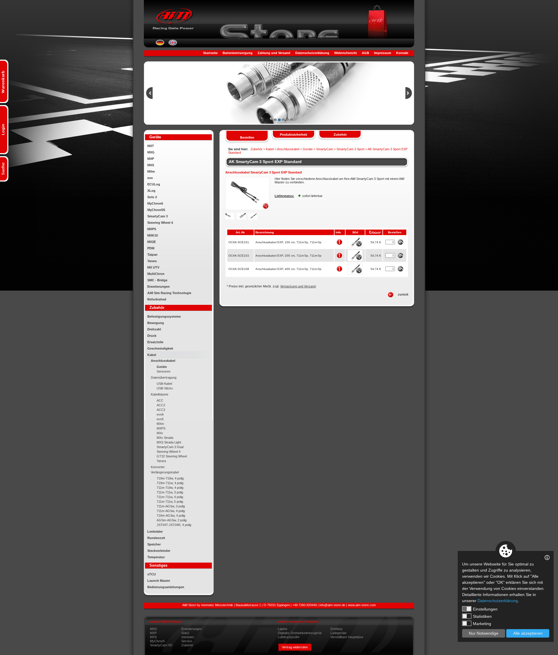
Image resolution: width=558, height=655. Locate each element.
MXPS (151, 229)
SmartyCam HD (161, 645)
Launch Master (158, 580)
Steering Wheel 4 (160, 222)
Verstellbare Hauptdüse (346, 637)
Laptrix (282, 629)
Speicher (154, 544)
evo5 (160, 419)
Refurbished (156, 299)
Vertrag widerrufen (295, 647)
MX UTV (153, 267)
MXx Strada (165, 437)
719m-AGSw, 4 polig (171, 515)
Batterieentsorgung (238, 53)
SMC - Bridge (157, 280)
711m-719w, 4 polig (170, 487)
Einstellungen (485, 609)
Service (186, 641)
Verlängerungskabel (165, 472)
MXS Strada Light (169, 442)
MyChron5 (157, 641)
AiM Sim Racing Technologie (169, 293)
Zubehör (187, 645)
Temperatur (156, 557)
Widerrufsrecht (345, 53)
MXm (151, 171)
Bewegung (155, 323)
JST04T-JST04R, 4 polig (174, 525)
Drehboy (336, 629)
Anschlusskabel (163, 360)
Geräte (162, 366)
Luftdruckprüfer (289, 637)
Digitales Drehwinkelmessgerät (299, 633)
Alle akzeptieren (528, 633)
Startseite (210, 53)
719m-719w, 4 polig (170, 478)
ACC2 (161, 405)
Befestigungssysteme (164, 316)
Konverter (158, 467)
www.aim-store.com (362, 605)
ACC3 (161, 409)
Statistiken (482, 616)
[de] (159, 44)
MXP (150, 158)
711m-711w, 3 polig (170, 492)
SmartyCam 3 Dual (170, 447)
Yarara (152, 261)
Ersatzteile (155, 342)
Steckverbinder (158, 550)
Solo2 (185, 633)
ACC (160, 400)
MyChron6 (155, 203)
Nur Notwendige (483, 633)
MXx (160, 433)
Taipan (152, 254)
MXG (151, 152)
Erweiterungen (158, 286)
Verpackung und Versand (298, 286)
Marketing (482, 623)
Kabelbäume (159, 394)
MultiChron (155, 273)
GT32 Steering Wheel (172, 456)
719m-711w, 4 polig (170, 483)
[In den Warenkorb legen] (400, 242)
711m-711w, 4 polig (170, 497)
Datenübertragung (163, 377)
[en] (172, 44)
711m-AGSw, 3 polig (171, 506)
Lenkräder (155, 531)
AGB (365, 53)
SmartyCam (324, 149)
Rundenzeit (156, 538)
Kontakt (402, 53)
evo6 (160, 414)
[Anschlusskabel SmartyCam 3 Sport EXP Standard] (247, 209)
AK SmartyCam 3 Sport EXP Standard (265, 161)
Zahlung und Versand (273, 53)
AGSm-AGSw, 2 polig (172, 520)
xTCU (151, 574)
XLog (151, 190)
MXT (150, 146)
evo (150, 178)
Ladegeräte (338, 633)
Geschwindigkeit (160, 348)
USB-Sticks (165, 388)
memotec (187, 637)
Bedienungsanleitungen (165, 587)
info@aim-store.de (332, 605)
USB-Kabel (164, 383)
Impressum (382, 53)
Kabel (151, 355)
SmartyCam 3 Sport (350, 149)
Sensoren (163, 371)
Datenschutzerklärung (312, 53)
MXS (150, 165)
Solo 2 (152, 197)
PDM (150, 248)
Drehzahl (154, 329)
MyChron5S (156, 210)
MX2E (151, 242)
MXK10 (152, 235)
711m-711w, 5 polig (170, 501)
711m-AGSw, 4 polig (171, 511)
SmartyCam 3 (157, 216)
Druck (151, 335)
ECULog (153, 184)
